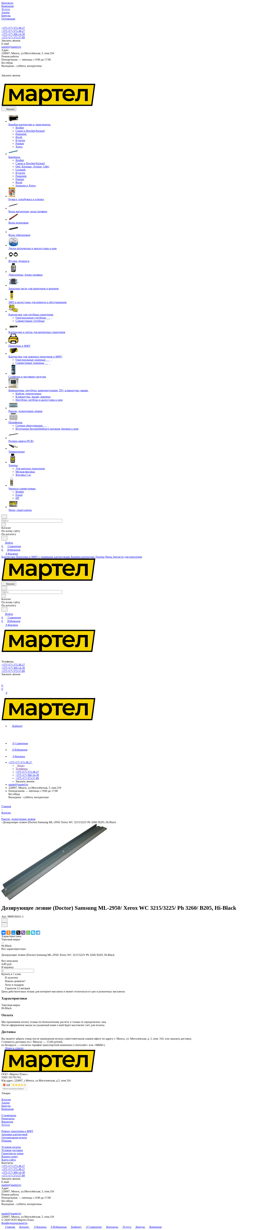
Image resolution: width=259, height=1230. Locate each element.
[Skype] (33, 933)
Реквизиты (7, 1118)
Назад (20, 765)
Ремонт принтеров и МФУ (17, 1131)
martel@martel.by (11, 46)
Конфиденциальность (14, 1223)
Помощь (6, 1140)
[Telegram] (38, 933)
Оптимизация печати (14, 1137)
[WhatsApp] (28, 933)
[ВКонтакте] (3, 933)
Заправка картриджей (14, 1134)
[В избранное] (4, 920)
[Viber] (23, 933)
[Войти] (3, 681)
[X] (18, 933)
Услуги (5, 1124)
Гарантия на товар (12, 1153)
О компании (8, 1115)
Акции (5, 1102)
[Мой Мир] (13, 933)
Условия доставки (12, 1150)
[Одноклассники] (8, 933)
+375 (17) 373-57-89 (13, 37)
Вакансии (7, 1121)
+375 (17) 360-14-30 (13, 34)
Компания (7, 1109)
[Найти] (4, 538)
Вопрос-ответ (9, 1156)
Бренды (6, 1105)
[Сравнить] (4, 925)
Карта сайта (8, 1159)
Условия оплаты (11, 1147)
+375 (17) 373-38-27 (13, 27)
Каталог (6, 1099)
